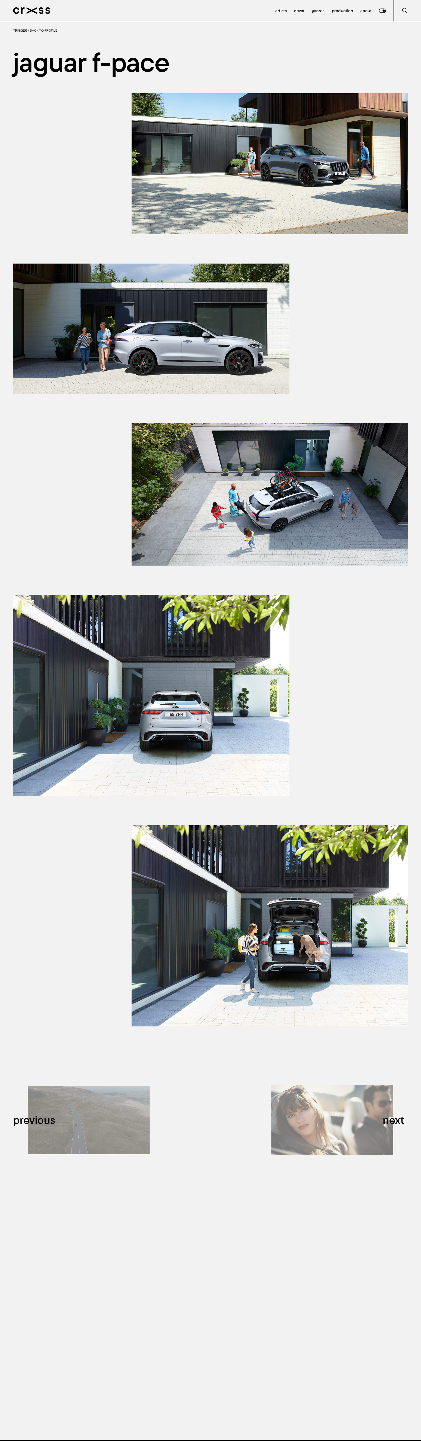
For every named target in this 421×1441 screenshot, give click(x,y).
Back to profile (43, 30)
